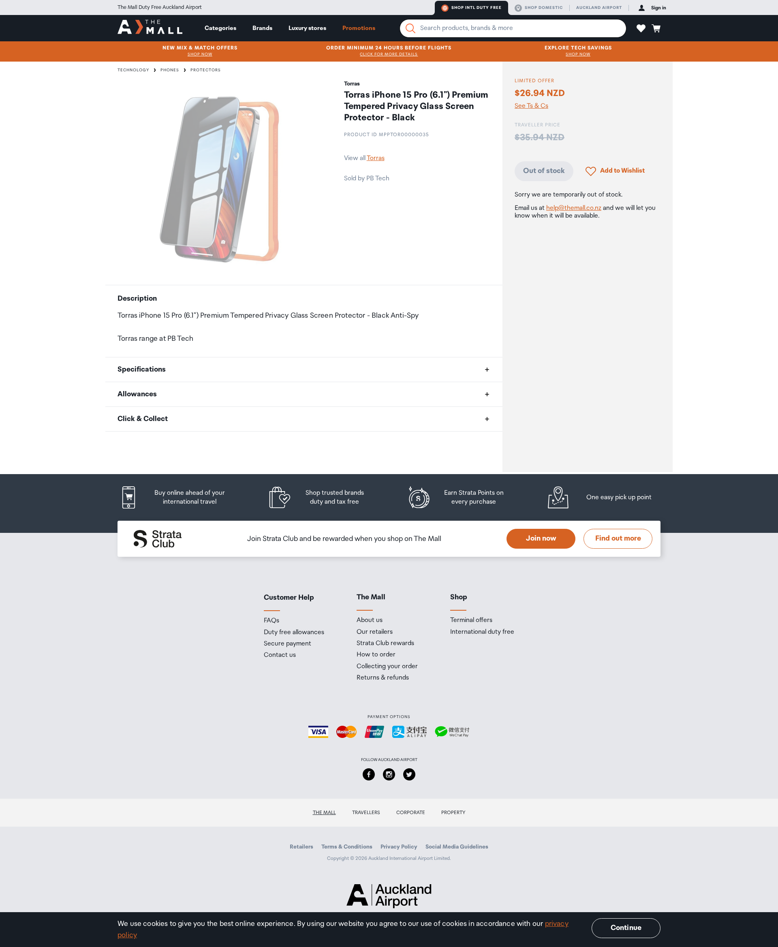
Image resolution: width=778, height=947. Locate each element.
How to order (376, 654)
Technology (133, 70)
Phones (169, 70)
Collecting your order (387, 666)
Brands (262, 28)
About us (370, 620)
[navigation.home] (150, 28)
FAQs (271, 620)
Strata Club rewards (385, 643)
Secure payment (287, 644)
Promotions (358, 28)
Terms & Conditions (346, 847)
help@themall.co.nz (573, 208)
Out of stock (544, 171)
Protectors (205, 70)
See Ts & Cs (531, 106)
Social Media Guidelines (456, 847)
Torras (376, 158)
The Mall (324, 812)
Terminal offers (471, 620)
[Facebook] (369, 774)
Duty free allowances (294, 632)
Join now (541, 538)
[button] (641, 28)
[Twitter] (409, 774)
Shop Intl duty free (476, 7)
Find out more (618, 538)
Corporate (410, 812)
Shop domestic (544, 7)
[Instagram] (389, 774)
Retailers (301, 847)
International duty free (482, 632)
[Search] (410, 28)
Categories (220, 28)
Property (453, 812)
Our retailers (375, 632)
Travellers (366, 812)
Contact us (280, 655)
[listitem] (180, 497)
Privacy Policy (398, 847)
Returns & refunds (383, 678)
